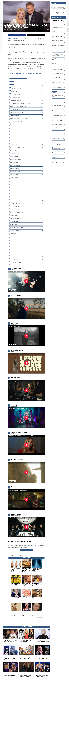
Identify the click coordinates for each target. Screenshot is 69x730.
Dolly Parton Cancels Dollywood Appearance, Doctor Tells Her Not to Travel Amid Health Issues (42, 642)
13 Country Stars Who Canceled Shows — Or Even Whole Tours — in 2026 (9, 658)
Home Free (10, 51)
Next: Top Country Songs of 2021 (26, 549)
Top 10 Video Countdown (27, 555)
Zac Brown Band (19, 52)
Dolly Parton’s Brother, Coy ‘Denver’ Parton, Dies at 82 (9, 674)
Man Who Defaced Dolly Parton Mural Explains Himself (26, 657)
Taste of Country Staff (9, 29)
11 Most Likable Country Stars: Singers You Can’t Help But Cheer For (42, 658)
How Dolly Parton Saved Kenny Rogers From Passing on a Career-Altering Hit (10, 642)
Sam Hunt (16, 46)
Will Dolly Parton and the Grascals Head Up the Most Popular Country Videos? (25, 675)
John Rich (36, 44)
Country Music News (15, 555)
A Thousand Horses (40, 51)
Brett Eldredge (10, 46)
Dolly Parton (16, 38)
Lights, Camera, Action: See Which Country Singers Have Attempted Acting (42, 675)
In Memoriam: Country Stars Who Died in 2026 (25, 641)
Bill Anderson (10, 38)
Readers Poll (21, 555)
